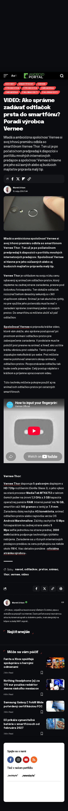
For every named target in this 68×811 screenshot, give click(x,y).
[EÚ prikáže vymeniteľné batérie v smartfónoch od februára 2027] (55, 723)
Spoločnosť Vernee (17, 326)
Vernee (42, 84)
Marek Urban (19, 188)
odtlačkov (30, 569)
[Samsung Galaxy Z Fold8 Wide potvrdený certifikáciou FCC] (55, 706)
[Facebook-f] (10, 759)
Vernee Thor (12, 483)
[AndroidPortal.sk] (34, 75)
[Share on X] (17, 179)
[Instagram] (18, 759)
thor (6, 574)
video (25, 574)
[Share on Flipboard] (23, 179)
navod (19, 569)
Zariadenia (47, 88)
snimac (53, 569)
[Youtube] (26, 759)
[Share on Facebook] (12, 179)
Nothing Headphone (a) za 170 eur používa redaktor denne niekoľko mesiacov (22, 684)
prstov (43, 569)
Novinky (10, 84)
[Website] (62, 602)
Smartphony (26, 84)
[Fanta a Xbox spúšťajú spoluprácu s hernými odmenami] (55, 662)
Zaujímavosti (30, 92)
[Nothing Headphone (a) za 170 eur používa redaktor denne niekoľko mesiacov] (55, 684)
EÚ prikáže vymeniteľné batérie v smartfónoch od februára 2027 (21, 724)
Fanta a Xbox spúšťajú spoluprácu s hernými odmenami (19, 663)
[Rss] (34, 759)
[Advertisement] (34, 36)
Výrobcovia (12, 88)
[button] (7, 75)
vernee (15, 574)
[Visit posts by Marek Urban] (7, 189)
